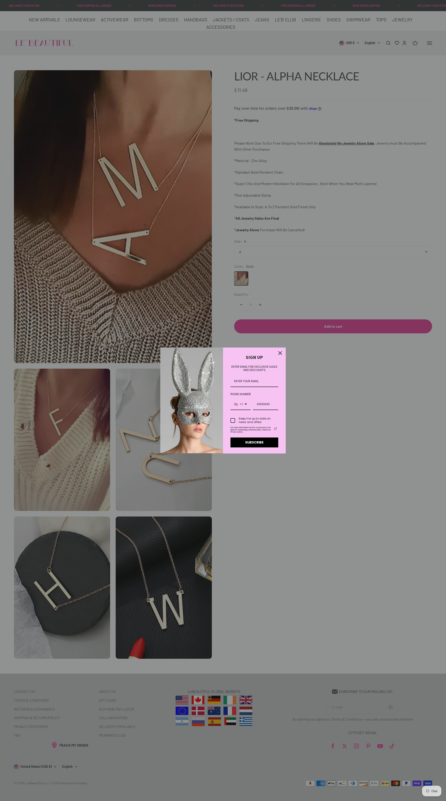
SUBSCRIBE (254, 442)
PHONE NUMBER (240, 394)
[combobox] (240, 404)
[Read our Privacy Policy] (275, 428)
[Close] (280, 353)
